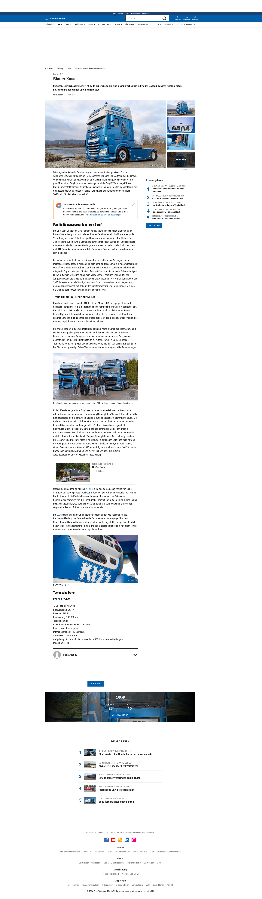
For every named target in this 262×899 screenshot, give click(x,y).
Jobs (157, 24)
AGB (152, 852)
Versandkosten (137, 885)
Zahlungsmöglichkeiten (155, 885)
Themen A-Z (87, 852)
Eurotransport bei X (133, 863)
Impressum (143, 852)
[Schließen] (133, 204)
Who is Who (129, 24)
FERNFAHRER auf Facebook (113, 863)
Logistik (68, 24)
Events (109, 24)
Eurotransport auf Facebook (89, 863)
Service (117, 24)
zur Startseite (96, 683)
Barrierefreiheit (175, 852)
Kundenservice (135, 13)
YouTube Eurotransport (110, 874)
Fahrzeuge (79, 24)
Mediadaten (145, 13)
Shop (127, 13)
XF (59, 598)
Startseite (89, 833)
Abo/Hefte (167, 24)
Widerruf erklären (122, 885)
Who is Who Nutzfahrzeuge (70, 852)
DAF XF (87, 488)
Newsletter (99, 852)
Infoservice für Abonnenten (125, 852)
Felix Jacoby (58, 95)
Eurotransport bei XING (152, 863)
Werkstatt (101, 24)
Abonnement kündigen (90, 885)
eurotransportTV (144, 24)
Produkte (120, 13)
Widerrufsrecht (107, 885)
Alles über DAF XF (120, 715)
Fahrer (90, 24)
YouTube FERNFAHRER (130, 874)
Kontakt (109, 852)
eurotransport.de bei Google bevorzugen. (104, 214)
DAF (59, 514)
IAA (58, 24)
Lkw (111, 833)
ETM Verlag (188, 24)
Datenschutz (161, 852)
